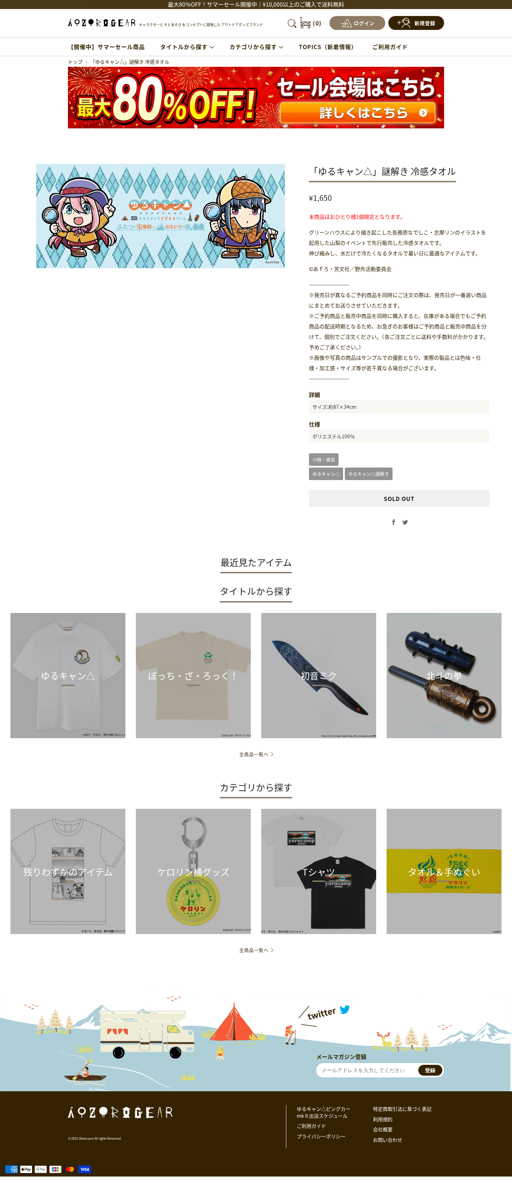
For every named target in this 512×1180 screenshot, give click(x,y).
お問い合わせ (387, 1139)
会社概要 (383, 1129)
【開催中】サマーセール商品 (106, 46)
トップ (75, 61)
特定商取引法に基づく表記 (402, 1108)
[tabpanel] (160, 216)
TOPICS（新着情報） (328, 46)
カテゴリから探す (253, 46)
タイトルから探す (184, 46)
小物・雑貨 (323, 459)
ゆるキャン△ (326, 473)
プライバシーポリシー (321, 1136)
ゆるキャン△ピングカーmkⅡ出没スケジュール (323, 1112)
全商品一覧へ (254, 754)
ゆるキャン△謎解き (368, 473)
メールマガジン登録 (341, 1056)
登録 (430, 1070)
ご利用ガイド (390, 46)
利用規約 (383, 1119)
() (317, 23)
